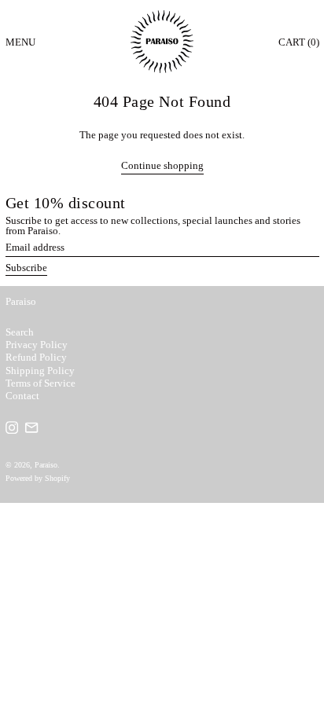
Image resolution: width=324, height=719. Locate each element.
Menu (20, 42)
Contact (22, 396)
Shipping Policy (40, 370)
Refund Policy (36, 357)
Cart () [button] (298, 42)
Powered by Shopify (38, 478)
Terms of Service (40, 383)
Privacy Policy (37, 344)
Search (20, 332)
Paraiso (21, 301)
